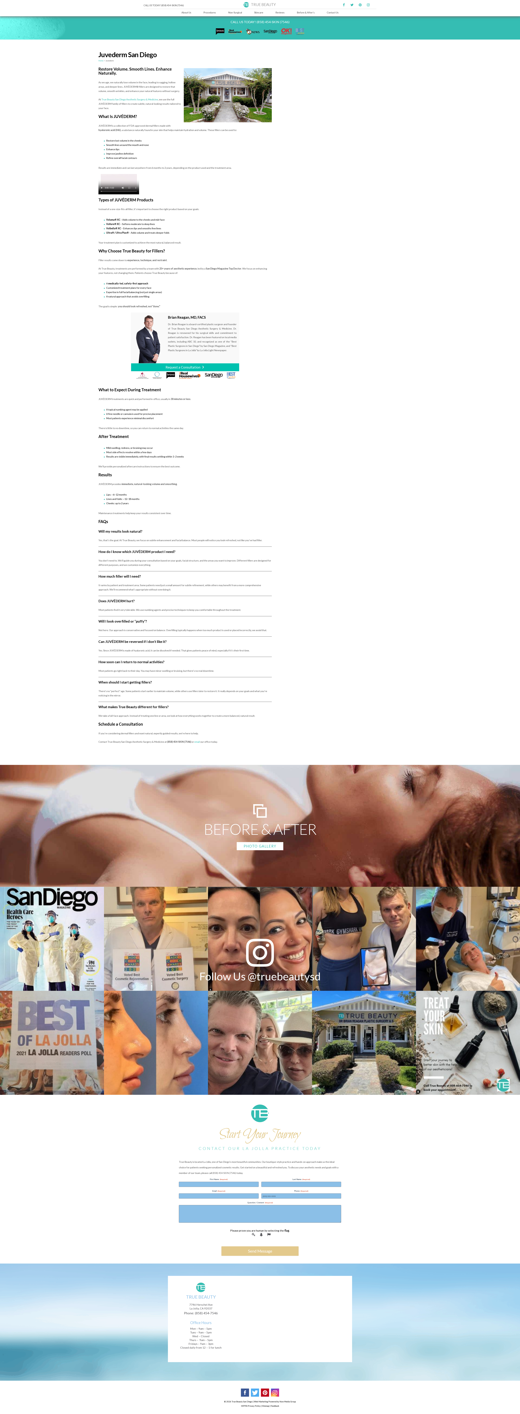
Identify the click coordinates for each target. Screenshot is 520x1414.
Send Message (260, 1251)
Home (100, 60)
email (197, 741)
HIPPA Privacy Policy (251, 1406)
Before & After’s (306, 12)
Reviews (280, 12)
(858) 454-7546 (206, 1313)
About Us (186, 12)
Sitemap (265, 1406)
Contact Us (333, 12)
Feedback (275, 1406)
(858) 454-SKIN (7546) (224, 1172)
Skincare (258, 12)
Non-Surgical (235, 12)
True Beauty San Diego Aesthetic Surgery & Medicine (129, 99)
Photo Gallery (260, 846)
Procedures (209, 12)
